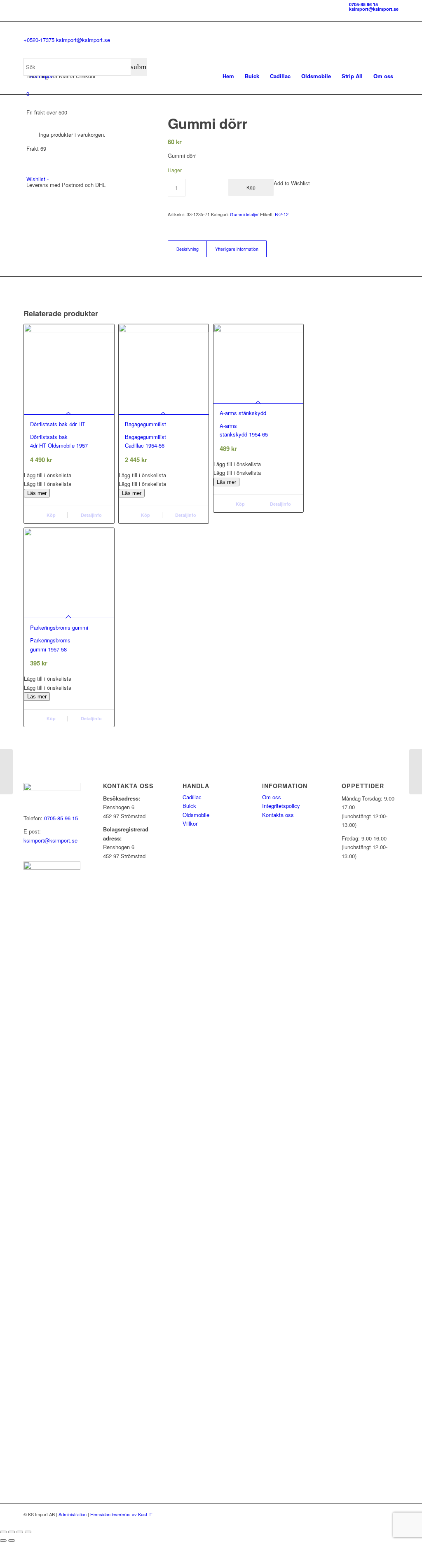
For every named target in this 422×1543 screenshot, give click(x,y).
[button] (69, 475)
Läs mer (37, 493)
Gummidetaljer (244, 214)
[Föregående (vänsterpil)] (3, 1540)
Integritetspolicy (281, 806)
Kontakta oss (278, 815)
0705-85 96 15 (363, 4)
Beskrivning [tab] (187, 249)
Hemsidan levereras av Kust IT (121, 1514)
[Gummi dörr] (6, 771)
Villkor (190, 823)
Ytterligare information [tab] (236, 249)
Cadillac (192, 797)
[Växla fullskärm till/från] (11, 1532)
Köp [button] (50, 515)
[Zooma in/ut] (3, 1532)
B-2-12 (281, 214)
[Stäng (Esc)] (28, 1532)
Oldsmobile (196, 815)
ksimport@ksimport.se (374, 9)
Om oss (271, 797)
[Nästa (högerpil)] (11, 1540)
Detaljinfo (91, 515)
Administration (73, 1514)
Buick (189, 806)
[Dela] (19, 1532)
